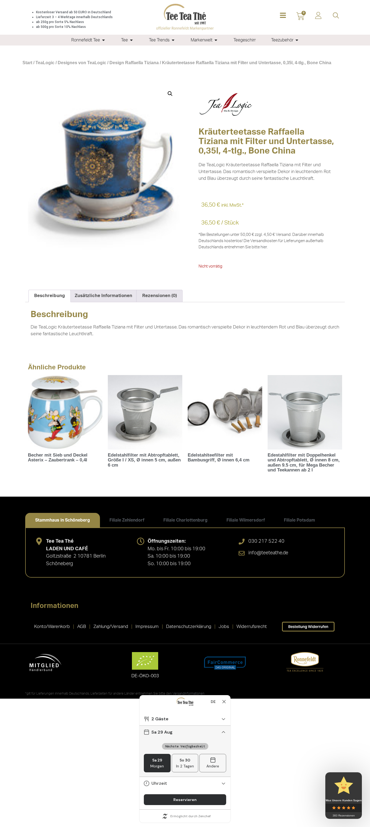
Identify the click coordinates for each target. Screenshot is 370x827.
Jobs (224, 626)
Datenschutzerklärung (188, 626)
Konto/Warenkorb (52, 626)
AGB (81, 626)
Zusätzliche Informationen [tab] (103, 295)
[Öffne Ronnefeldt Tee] (103, 40)
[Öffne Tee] (131, 40)
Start (27, 62)
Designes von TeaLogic (82, 62)
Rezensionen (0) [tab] (159, 295)
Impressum (147, 626)
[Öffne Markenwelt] (216, 40)
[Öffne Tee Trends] (173, 40)
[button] (283, 16)
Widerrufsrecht (251, 626)
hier (264, 247)
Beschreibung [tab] (49, 295)
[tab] (62, 520)
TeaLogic (44, 62)
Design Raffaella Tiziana (134, 62)
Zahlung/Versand (110, 626)
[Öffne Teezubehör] (297, 40)
